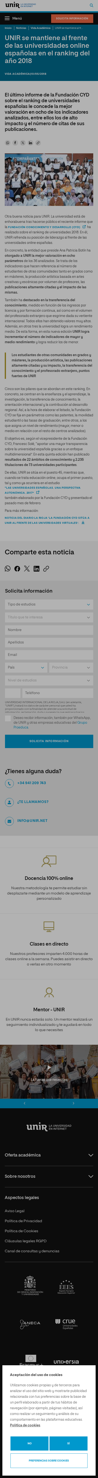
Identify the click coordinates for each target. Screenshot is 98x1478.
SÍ (68, 1443)
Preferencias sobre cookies (49, 1460)
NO (30, 1443)
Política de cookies (25, 1425)
